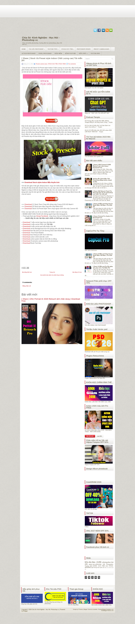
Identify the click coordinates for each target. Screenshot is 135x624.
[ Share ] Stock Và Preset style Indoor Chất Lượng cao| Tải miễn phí (52, 59)
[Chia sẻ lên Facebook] (28, 268)
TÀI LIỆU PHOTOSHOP (37, 49)
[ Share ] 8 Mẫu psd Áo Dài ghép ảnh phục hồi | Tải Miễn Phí (103, 267)
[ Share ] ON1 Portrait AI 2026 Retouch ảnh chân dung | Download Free (51, 300)
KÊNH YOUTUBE (70, 53)
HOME (24, 49)
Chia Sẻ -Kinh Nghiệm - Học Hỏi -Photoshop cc (41, 38)
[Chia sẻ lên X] (26, 268)
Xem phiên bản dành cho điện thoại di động (52, 275)
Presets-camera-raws (41, 64)
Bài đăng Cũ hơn (77, 272)
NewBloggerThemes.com (107, 610)
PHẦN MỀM (58, 53)
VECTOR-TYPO (53, 49)
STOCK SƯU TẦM (67, 49)
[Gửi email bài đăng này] (22, 268)
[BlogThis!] (24, 268)
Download (28, 204)
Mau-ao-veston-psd (109, 567)
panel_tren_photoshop (95, 564)
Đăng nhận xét (27, 286)
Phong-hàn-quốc (97, 567)
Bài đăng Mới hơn (27, 272)
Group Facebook (42, 216)
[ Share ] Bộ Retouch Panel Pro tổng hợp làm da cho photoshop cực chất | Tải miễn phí (103, 192)
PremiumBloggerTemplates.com (105, 609)
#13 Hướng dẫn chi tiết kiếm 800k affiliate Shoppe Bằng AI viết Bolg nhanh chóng (97, 121)
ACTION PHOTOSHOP (28, 53)
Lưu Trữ (99, 436)
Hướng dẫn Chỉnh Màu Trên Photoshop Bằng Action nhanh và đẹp (102, 180)
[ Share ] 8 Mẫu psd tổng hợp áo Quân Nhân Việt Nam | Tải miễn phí (103, 205)
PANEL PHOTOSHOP (45, 53)
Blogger (25, 611)
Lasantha (95, 609)
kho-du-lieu (90, 562)
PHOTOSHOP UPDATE (84, 49)
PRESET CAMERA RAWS (101, 49)
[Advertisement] (67, 14)
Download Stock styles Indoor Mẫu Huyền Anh (42, 182)
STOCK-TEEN (62, 64)
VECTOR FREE (95, 53)
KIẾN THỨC (83, 53)
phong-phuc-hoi (107, 562)
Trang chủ (52, 272)
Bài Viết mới (89, 436)
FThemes (80, 609)
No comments (72, 64)
